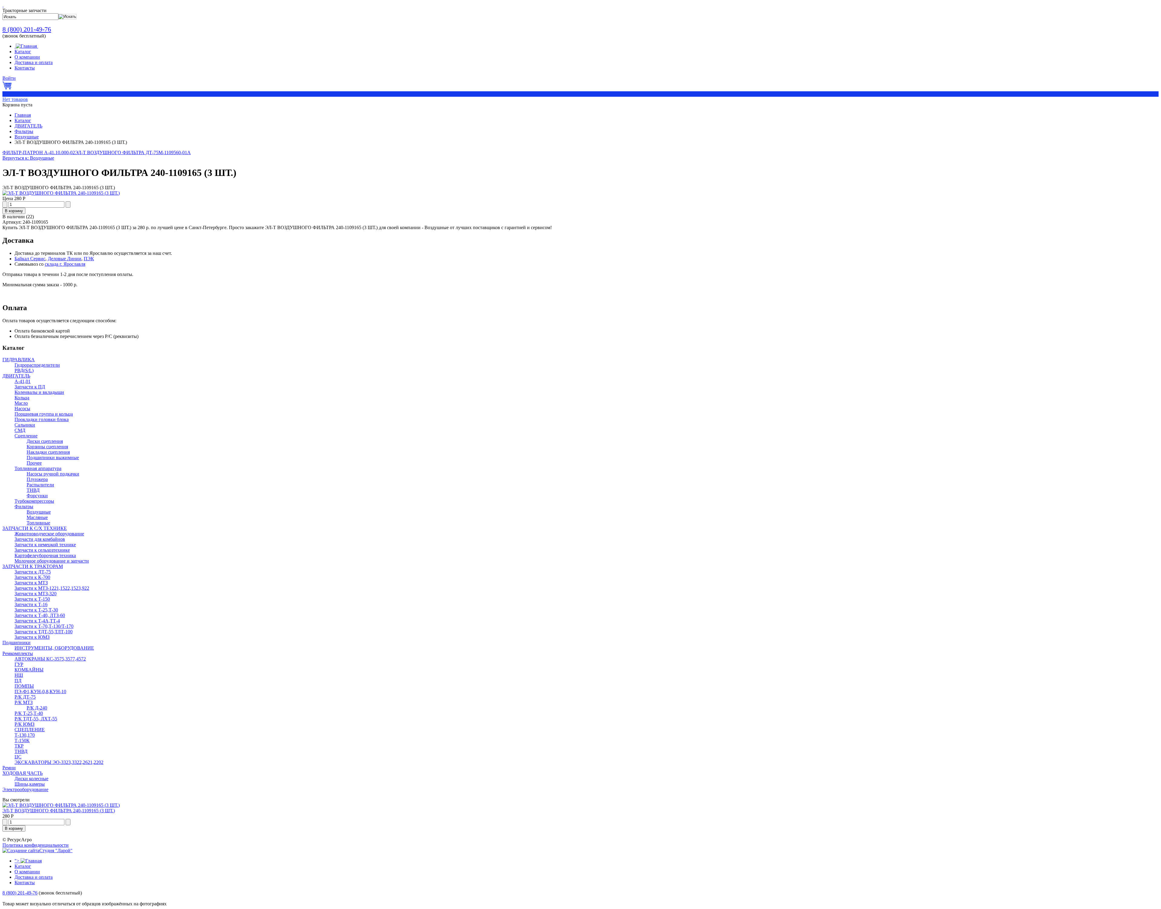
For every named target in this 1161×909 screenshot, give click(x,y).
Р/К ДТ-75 (25, 697)
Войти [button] (9, 78)
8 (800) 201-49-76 (26, 29)
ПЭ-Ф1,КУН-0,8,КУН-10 (40, 691)
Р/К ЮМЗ (24, 724)
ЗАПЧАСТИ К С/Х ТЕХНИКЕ (34, 528)
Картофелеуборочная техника (45, 555)
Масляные (37, 517)
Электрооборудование (25, 789)
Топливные (38, 522)
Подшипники (16, 642)
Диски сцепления (45, 441)
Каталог (23, 120)
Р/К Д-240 (37, 707)
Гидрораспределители (37, 365)
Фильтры (24, 131)
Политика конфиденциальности (35, 845)
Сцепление (26, 435)
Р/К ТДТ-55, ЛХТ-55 (36, 718)
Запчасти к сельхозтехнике (42, 550)
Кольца (22, 397)
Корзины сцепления (47, 446)
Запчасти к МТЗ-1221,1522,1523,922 (52, 588)
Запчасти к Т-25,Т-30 (36, 609)
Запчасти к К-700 (32, 577)
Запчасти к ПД (30, 386)
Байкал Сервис (30, 258)
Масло (21, 403)
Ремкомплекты (17, 653)
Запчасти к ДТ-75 (33, 571)
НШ (19, 675)
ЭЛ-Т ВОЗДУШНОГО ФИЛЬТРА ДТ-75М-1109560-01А (133, 152)
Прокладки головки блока (42, 419)
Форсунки (37, 495)
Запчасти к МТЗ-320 (36, 593)
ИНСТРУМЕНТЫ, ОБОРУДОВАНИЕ (54, 648)
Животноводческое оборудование (49, 533)
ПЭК (89, 258)
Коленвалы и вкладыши (39, 392)
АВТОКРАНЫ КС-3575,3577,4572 (50, 658)
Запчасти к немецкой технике (45, 544)
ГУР (19, 664)
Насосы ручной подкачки (53, 473)
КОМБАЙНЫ (29, 669)
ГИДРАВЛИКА (18, 359)
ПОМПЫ (24, 686)
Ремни (9, 767)
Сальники (25, 424)
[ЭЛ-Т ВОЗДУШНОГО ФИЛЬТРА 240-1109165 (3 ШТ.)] (61, 193)
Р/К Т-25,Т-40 (29, 713)
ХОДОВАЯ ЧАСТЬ (22, 773)
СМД (20, 430)
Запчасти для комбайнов (40, 539)
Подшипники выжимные (53, 457)
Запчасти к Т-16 (31, 604)
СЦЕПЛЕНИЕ (30, 729)
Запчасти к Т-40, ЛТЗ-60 (40, 615)
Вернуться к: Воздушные (28, 158)
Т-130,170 (25, 735)
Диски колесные (31, 778)
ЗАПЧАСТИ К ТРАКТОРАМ (32, 566)
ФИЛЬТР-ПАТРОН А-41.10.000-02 (38, 152)
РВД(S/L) (24, 370)
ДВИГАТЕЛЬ (28, 125)
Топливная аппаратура (38, 468)
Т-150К (22, 740)
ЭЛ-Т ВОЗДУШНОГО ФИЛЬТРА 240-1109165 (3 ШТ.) (58, 810)
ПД (18, 680)
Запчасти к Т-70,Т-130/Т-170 (44, 626)
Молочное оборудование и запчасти (52, 560)
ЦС (18, 756)
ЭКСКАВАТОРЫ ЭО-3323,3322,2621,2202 (59, 762)
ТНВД (33, 490)
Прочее (34, 463)
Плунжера (37, 479)
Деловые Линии (64, 258)
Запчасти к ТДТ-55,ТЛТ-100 (44, 631)
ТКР (19, 745)
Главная (23, 115)
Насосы (22, 408)
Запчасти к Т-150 (32, 599)
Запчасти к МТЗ (31, 582)
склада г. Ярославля (65, 264)
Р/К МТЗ (24, 702)
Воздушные (27, 136)
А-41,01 (23, 381)
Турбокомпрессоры (34, 501)
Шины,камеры (30, 784)
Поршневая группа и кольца (44, 414)
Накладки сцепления (48, 452)
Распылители (40, 484)
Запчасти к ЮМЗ (32, 637)
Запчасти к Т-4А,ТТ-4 (37, 620)
